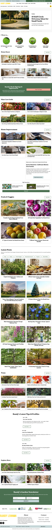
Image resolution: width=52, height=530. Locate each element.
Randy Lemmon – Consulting (43, 517)
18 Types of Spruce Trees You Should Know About (38, 300)
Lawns (29, 3)
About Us (19, 526)
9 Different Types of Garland (32, 484)
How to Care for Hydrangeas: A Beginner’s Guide (37, 111)
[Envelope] (50, 3)
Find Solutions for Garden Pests (32, 46)
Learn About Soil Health (45, 46)
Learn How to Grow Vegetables (19, 46)
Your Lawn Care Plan (27, 419)
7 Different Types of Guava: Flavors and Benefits (38, 241)
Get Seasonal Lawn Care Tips (6, 46)
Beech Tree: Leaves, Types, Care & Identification (13, 367)
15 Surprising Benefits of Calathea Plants (35, 472)
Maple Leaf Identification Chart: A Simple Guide (36, 384)
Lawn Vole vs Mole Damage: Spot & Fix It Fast (11, 472)
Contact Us (23, 526)
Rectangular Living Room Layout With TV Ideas (11, 64)
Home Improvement (4, 6)
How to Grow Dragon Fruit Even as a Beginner (11, 111)
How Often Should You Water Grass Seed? (35, 123)
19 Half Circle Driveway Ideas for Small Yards (40, 19)
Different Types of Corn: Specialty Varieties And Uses (38, 277)
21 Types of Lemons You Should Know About (13, 240)
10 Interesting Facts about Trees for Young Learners (38, 367)
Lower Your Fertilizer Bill (27, 432)
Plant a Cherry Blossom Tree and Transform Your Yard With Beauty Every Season (13, 300)
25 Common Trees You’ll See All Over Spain (10, 384)
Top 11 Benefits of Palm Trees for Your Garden (11, 409)
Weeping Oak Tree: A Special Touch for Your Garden (37, 409)
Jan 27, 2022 (24, 443)
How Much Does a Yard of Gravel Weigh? (10, 155)
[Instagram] (48, 3)
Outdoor (22, 6)
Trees (17, 3)
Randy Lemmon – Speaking (44, 519)
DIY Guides (26, 6)
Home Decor (18, 6)
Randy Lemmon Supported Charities (43, 521)
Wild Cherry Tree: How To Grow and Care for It (36, 397)
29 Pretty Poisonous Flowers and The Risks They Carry (13, 344)
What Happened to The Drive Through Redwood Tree (13, 322)
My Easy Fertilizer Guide (27, 445)
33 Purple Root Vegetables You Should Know (39, 217)
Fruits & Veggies (25, 3)
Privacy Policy (27, 526)
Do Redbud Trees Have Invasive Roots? (9, 397)
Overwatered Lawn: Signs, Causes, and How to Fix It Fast (42, 186)
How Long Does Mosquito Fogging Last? (10, 484)
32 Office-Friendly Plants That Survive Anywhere (17, 186)
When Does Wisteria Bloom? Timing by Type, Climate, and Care (39, 344)
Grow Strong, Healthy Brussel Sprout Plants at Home (12, 123)
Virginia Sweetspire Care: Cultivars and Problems (13, 277)
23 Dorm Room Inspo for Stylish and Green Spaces (37, 77)
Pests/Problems (10, 6)
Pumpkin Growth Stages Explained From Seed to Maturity (13, 218)
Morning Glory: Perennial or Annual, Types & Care (39, 322)
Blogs (17, 526)
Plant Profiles (33, 3)
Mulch (14, 6)
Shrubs (20, 3)
